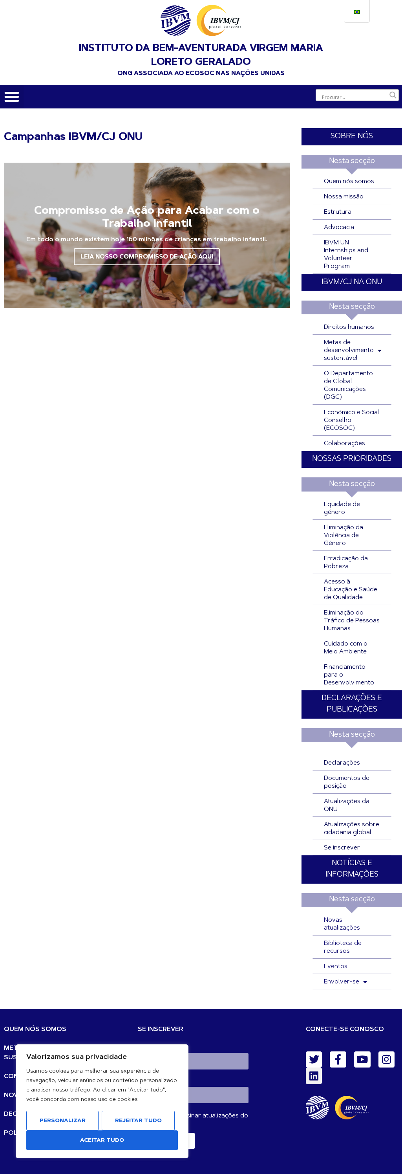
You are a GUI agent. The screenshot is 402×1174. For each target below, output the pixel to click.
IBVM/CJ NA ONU (352, 282)
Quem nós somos (349, 181)
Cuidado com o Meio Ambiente (345, 648)
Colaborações (344, 443)
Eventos (335, 966)
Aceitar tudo (102, 1140)
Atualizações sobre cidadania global (351, 829)
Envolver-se (341, 982)
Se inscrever (342, 848)
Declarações (342, 763)
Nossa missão (344, 197)
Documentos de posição (346, 782)
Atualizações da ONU (346, 805)
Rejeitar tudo (138, 1121)
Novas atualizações (342, 924)
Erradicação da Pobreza (346, 563)
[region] (102, 1101)
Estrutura (337, 212)
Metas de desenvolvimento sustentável (349, 350)
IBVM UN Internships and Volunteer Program (346, 255)
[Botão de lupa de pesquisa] (392, 95)
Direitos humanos (349, 327)
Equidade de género (342, 508)
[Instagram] (386, 1059)
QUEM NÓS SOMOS (35, 1029)
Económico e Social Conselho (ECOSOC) (351, 420)
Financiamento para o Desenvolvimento (349, 675)
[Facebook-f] (338, 1059)
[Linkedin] (314, 1076)
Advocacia (339, 227)
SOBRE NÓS (352, 136)
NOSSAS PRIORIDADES (351, 459)
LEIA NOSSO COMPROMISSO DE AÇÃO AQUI (146, 257)
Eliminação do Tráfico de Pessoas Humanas (352, 621)
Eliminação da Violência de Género (343, 536)
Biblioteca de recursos (343, 947)
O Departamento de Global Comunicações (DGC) (348, 385)
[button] (12, 96)
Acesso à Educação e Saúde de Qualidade (350, 590)
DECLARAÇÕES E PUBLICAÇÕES (352, 704)
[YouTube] (362, 1059)
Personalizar (63, 1121)
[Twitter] (314, 1059)
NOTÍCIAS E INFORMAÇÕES (351, 869)
